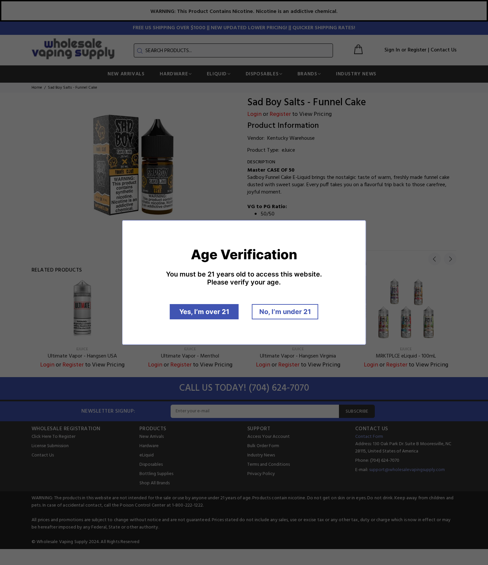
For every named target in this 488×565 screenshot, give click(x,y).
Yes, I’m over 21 (204, 312)
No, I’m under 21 (285, 312)
